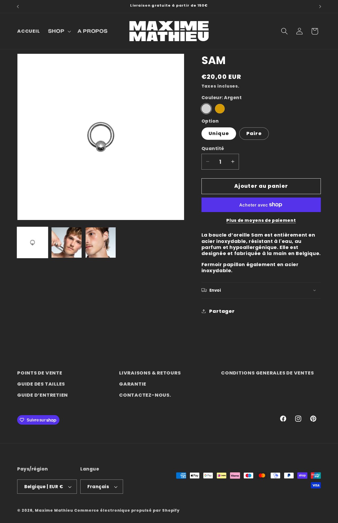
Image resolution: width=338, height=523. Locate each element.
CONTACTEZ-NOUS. (145, 395)
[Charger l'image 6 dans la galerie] (100, 242)
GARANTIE (132, 384)
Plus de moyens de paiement (261, 220)
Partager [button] (221, 311)
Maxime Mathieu (54, 510)
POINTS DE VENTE (39, 373)
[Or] (219, 108)
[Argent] (206, 108)
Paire (254, 133)
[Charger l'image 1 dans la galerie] (32, 242)
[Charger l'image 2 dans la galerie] (66, 242)
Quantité (212, 148)
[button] (59, 31)
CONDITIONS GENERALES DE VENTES (267, 373)
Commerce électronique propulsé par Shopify (127, 510)
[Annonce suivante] (320, 6)
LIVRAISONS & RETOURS (150, 373)
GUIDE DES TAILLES (41, 384)
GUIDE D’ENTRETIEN (42, 395)
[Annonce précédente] (18, 6)
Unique (219, 133)
